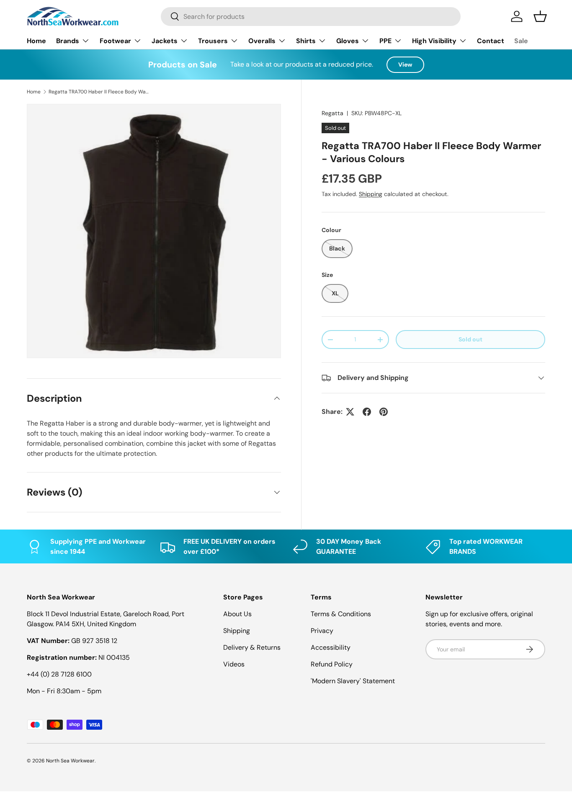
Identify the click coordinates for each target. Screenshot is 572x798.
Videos (234, 664)
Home (36, 40)
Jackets (165, 40)
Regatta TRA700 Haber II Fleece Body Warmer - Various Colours (99, 91)
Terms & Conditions (341, 613)
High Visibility (434, 40)
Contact (490, 40)
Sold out (470, 339)
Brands (67, 40)
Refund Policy (332, 664)
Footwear (115, 40)
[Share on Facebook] (366, 411)
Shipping (370, 194)
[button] (540, 16)
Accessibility (330, 647)
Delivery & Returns (252, 647)
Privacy (322, 630)
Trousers (213, 40)
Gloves (347, 40)
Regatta (332, 113)
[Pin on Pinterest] (383, 411)
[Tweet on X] (350, 411)
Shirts (306, 40)
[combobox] (311, 16)
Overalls (262, 40)
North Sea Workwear (70, 760)
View (405, 64)
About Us (237, 613)
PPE (385, 40)
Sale (521, 40)
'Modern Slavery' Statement (353, 681)
